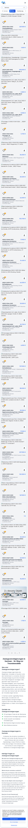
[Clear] (24, 7)
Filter (13, 11)
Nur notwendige (14, 822)
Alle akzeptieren (14, 818)
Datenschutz (14, 825)
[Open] (25, 7)
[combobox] (14, 7)
